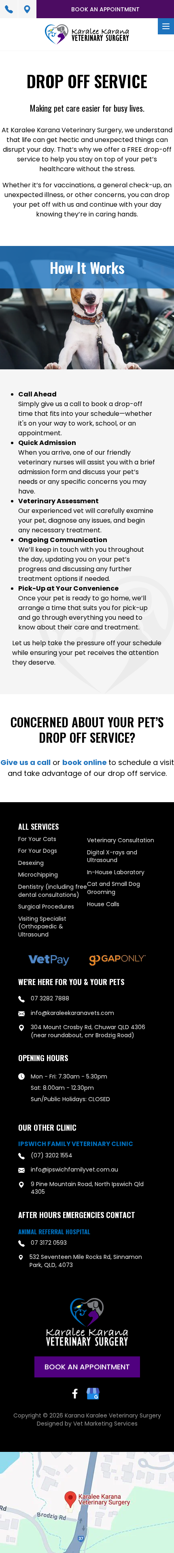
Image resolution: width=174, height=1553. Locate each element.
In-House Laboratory (115, 872)
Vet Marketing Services (105, 1424)
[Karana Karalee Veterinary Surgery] (87, 34)
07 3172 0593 (49, 1243)
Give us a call (25, 762)
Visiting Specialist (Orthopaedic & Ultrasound (42, 927)
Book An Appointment (87, 1367)
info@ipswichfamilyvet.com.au (74, 1170)
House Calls (103, 904)
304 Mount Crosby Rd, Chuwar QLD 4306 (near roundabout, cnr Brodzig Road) (27, 9)
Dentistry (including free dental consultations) (52, 891)
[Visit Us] (87, 1502)
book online (85, 762)
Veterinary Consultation (120, 840)
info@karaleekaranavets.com (72, 1013)
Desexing (31, 863)
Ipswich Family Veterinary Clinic (75, 1144)
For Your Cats (37, 839)
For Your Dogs (37, 851)
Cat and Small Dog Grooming (113, 888)
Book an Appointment (105, 9)
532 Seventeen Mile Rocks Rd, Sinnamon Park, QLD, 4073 (86, 1261)
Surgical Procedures (46, 907)
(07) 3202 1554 (51, 1155)
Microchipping (38, 875)
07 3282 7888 (9, 9)
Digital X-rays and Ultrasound (112, 856)
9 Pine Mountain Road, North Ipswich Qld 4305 (87, 1188)
